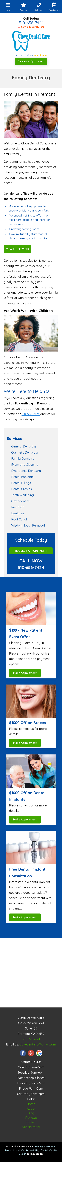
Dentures (17, 513)
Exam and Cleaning (24, 464)
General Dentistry (23, 446)
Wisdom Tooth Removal (28, 525)
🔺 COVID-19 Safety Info (31, 26)
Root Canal (19, 519)
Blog (31, 1113)
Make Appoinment (25, 673)
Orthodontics (20, 501)
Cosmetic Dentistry (24, 452)
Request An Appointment (31, 61)
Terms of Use (12, 1150)
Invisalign (18, 507)
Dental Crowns (21, 489)
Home (31, 1104)
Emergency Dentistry (26, 471)
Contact (31, 1122)
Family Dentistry (22, 458)
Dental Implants (22, 477)
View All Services (17, 249)
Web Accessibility (30, 1150)
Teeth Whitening (22, 495)
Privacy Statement (45, 1146)
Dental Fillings (21, 483)
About (31, 1108)
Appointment (31, 1127)
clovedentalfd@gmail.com (37, 1044)
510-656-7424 (31, 22)
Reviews (31, 1118)
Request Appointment (31, 551)
